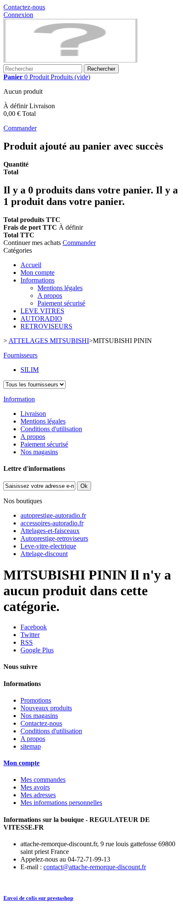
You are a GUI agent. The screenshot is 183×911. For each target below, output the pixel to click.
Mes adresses (38, 795)
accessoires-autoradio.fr (51, 523)
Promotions (35, 700)
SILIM (29, 369)
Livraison (33, 413)
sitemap (30, 746)
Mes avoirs (35, 787)
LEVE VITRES (42, 310)
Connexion (18, 14)
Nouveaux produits (46, 708)
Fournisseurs (20, 355)
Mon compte (37, 272)
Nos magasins (39, 452)
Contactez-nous (24, 7)
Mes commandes (43, 779)
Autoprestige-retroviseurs (54, 538)
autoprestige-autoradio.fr (53, 515)
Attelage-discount (44, 553)
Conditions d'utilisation (51, 428)
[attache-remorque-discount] (70, 60)
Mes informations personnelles (61, 802)
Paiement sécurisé (61, 303)
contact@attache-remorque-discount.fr (94, 867)
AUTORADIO (41, 318)
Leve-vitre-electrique (48, 546)
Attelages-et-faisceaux (50, 530)
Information (19, 399)
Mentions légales (60, 287)
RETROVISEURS (46, 326)
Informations (37, 280)
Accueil (30, 264)
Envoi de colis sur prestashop (38, 898)
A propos (49, 295)
